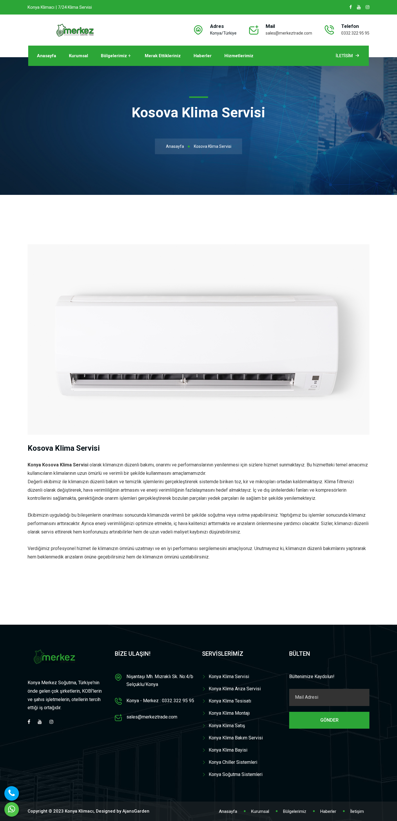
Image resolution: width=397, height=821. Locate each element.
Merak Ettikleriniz (163, 55)
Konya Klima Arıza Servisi (235, 688)
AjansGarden (135, 811)
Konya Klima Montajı (229, 713)
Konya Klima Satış (227, 725)
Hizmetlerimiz (238, 55)
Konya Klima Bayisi (228, 750)
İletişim (357, 811)
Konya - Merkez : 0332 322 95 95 (160, 700)
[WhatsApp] (11, 809)
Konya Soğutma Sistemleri (235, 774)
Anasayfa (46, 55)
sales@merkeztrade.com (289, 33)
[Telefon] (11, 793)
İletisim (344, 55)
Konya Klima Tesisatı (230, 701)
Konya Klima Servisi (229, 676)
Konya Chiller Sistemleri (233, 762)
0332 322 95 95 (355, 33)
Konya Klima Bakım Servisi (236, 738)
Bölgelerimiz (114, 55)
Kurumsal (78, 55)
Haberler (203, 55)
